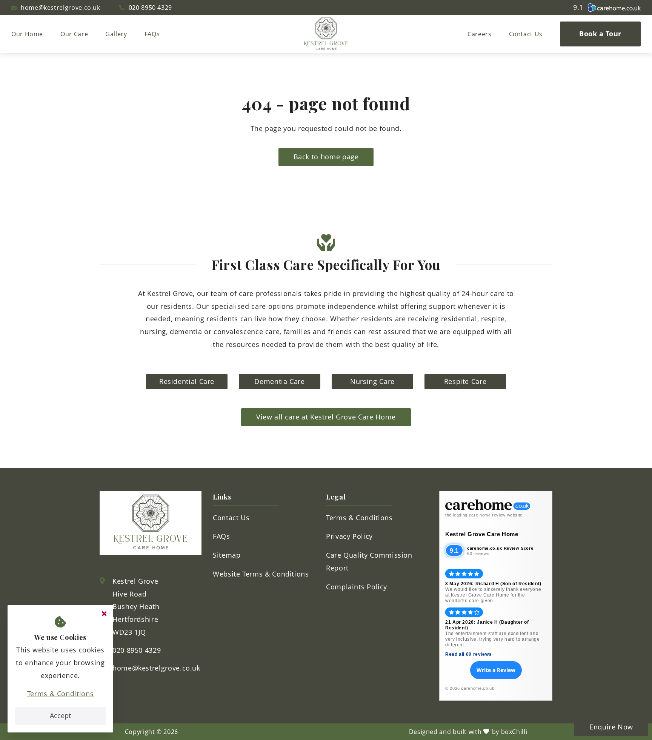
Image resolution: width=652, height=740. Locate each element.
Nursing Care (372, 381)
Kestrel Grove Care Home (481, 534)
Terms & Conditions (60, 693)
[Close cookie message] (104, 614)
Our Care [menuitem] (74, 34)
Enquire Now (611, 726)
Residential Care (186, 381)
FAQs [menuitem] (152, 34)
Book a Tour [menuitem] (600, 33)
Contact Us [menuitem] (526, 34)
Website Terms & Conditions (261, 573)
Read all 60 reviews (468, 654)
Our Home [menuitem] (27, 34)
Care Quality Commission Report (369, 561)
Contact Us (231, 517)
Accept (60, 715)
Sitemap (226, 555)
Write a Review (496, 670)
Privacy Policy (349, 536)
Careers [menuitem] (479, 34)
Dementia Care (279, 381)
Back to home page (326, 156)
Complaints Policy (356, 586)
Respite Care (465, 381)
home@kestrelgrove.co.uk (60, 7)
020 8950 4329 (150, 7)
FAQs (221, 536)
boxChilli (514, 732)
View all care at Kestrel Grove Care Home (326, 416)
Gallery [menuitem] (116, 34)
